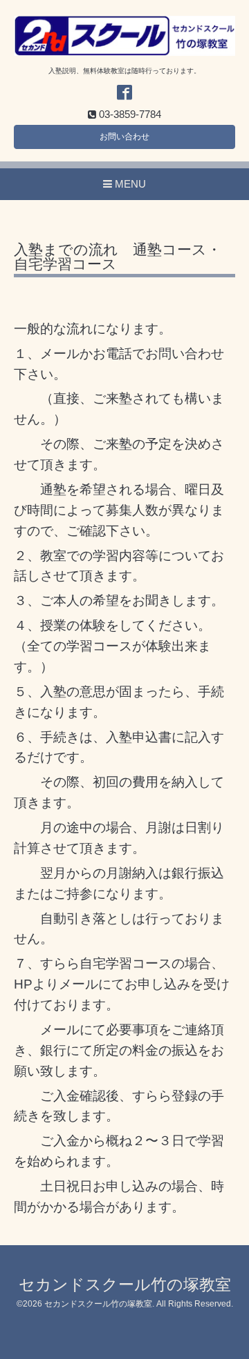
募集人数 (132, 510)
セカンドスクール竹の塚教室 (125, 1284)
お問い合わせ (124, 136)
